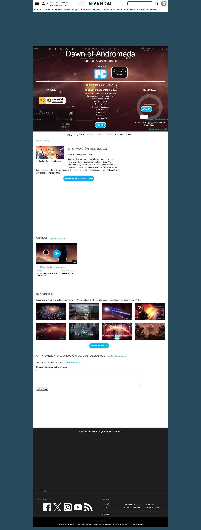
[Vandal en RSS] (88, 507)
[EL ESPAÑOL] (164, 3)
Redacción (106, 504)
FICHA (69, 135)
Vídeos (129, 135)
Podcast (154, 9)
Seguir (146, 109)
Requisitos (79, 135)
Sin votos (149, 123)
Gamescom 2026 (56, 6)
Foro (113, 9)
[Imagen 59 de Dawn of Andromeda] (117, 311)
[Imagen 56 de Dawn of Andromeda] (84, 331)
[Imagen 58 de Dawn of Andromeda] (150, 311)
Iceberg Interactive (106, 96)
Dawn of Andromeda (100, 53)
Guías (67, 9)
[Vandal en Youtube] (78, 507)
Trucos (105, 9)
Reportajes (86, 9)
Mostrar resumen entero (79, 178)
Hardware (130, 9)
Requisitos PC (100, 118)
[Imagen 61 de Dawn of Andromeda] (51, 311)
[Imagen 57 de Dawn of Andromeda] (51, 331)
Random (121, 9)
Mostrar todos (99, 345)
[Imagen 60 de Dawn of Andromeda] (84, 311)
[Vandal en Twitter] (57, 507)
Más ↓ (82, 4)
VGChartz (105, 514)
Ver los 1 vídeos (57, 238)
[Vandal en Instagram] (67, 507)
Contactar (105, 507)
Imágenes (119, 135)
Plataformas (142, 9)
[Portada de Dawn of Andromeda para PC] (50, 152)
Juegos (75, 9)
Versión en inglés (100, 521)
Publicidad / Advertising (132, 504)
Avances (96, 9)
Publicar (43, 389)
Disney (66, 6)
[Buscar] (156, 3)
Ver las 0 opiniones (117, 355)
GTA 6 (52, 2)
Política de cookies (153, 507)
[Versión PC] (100, 74)
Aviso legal (150, 504)
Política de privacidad (132, 507)
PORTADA (39, 9)
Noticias (49, 9)
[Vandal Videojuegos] (100, 3)
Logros (100, 125)
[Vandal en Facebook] (47, 507)
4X (95, 60)
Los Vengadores (61, 2)
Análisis (58, 9)
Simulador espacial (108, 60)
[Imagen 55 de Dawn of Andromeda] (117, 331)
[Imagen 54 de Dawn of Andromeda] (150, 331)
